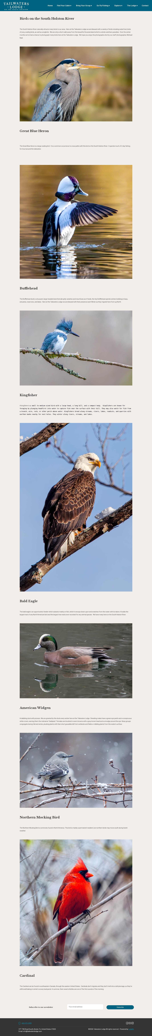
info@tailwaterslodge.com (32, 1031)
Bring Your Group (84, 6)
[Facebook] (127, 1023)
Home (50, 6)
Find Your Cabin (64, 6)
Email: (21, 1031)
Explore (118, 6)
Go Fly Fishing (103, 6)
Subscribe (120, 1007)
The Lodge (132, 6)
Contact (145, 6)
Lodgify (131, 1029)
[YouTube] (130, 1023)
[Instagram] (132, 1023)
